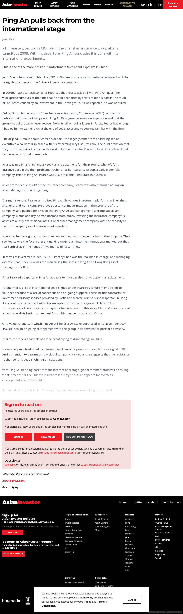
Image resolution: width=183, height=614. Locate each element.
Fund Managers (102, 526)
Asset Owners (13, 481)
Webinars (159, 543)
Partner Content (162, 519)
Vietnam (129, 562)
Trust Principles (72, 522)
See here (10, 464)
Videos (158, 547)
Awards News (161, 522)
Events (158, 536)
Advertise (69, 533)
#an (4, 487)
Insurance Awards (163, 532)
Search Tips (70, 552)
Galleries (159, 550)
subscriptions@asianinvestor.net (58, 452)
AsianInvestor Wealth (74, 582)
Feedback (69, 526)
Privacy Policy (71, 544)
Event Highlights (162, 539)
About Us (69, 519)
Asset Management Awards (164, 527)
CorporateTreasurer (104, 585)
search (146, 4)
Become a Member (74, 537)
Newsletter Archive (73, 530)
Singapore (129, 552)
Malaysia (129, 544)
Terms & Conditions (74, 541)
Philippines (130, 548)
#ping (14, 487)
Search (158, 558)
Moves (98, 530)
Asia (127, 570)
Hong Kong (130, 526)
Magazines (160, 554)
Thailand (129, 559)
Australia (129, 519)
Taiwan (128, 555)
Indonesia (129, 533)
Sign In (18, 436)
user (158, 4)
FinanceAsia (100, 582)
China (127, 522)
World (128, 566)
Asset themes (101, 519)
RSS (66, 548)
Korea (128, 541)
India (127, 530)
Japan (127, 537)
